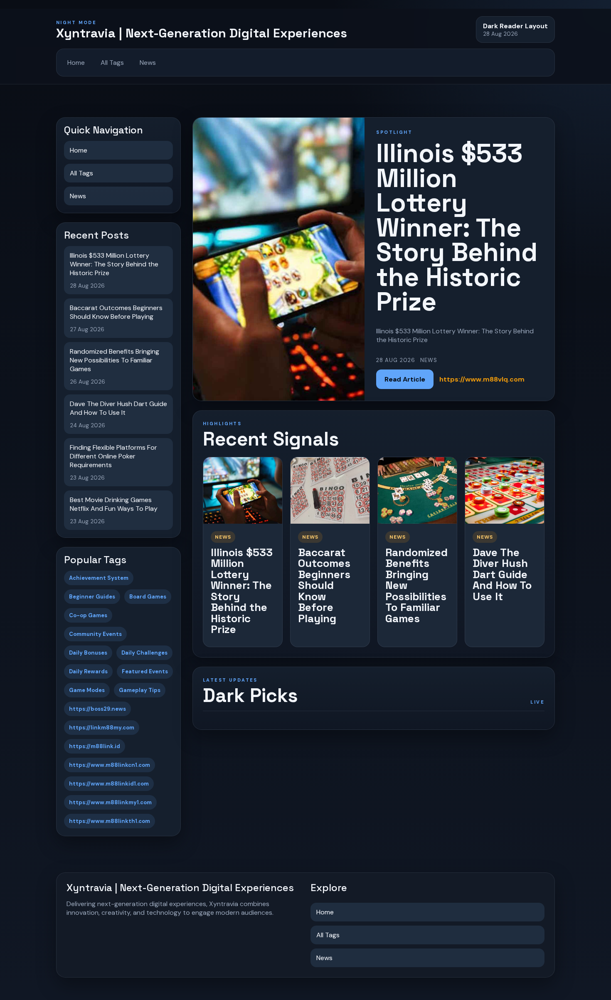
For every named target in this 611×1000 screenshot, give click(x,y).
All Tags (112, 62)
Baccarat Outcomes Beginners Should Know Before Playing (324, 585)
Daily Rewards (88, 671)
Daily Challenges (144, 652)
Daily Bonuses (88, 652)
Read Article (404, 379)
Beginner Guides (92, 596)
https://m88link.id (94, 746)
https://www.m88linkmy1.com (110, 802)
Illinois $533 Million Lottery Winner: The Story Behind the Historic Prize (242, 591)
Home (76, 62)
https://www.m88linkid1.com (109, 783)
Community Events (95, 634)
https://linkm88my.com (101, 727)
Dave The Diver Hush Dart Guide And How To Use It (502, 574)
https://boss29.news (97, 708)
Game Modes (87, 690)
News (148, 62)
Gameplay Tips (139, 690)
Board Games (147, 596)
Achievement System (98, 577)
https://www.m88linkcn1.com (109, 764)
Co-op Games (88, 615)
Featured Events (145, 671)
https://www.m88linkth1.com (109, 821)
